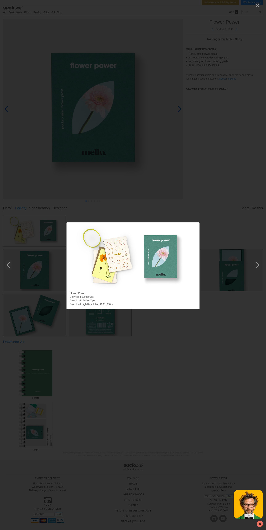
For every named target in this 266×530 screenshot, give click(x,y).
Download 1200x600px (82, 300)
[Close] (257, 5)
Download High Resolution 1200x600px (91, 304)
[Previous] (8, 265)
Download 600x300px (82, 297)
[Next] (257, 265)
